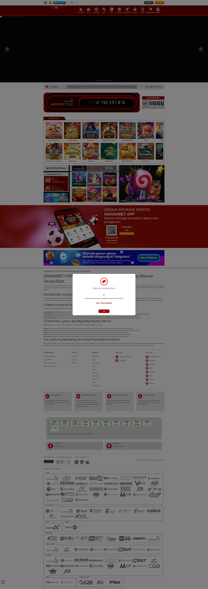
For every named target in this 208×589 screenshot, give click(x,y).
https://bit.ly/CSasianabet (104, 303)
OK (104, 311)
